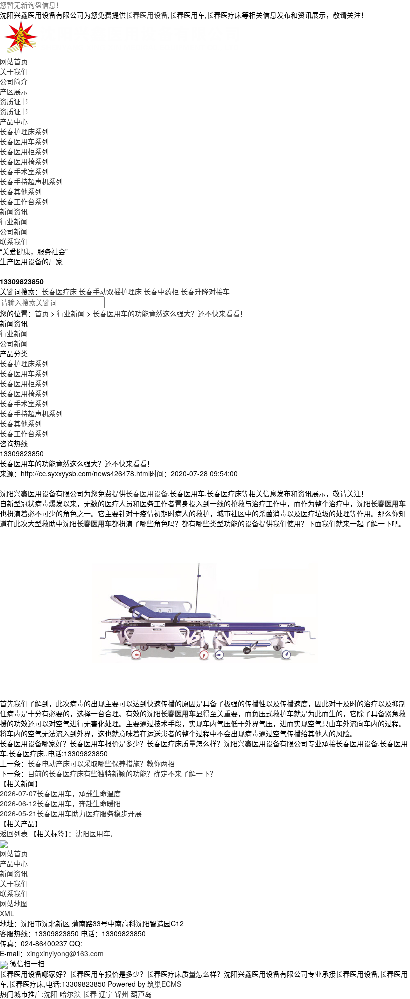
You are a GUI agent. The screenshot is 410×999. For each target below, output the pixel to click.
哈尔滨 (70, 994)
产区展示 (14, 91)
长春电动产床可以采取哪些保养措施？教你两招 (101, 763)
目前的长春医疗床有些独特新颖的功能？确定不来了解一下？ (122, 773)
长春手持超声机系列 (31, 181)
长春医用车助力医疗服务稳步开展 (71, 813)
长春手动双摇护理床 (110, 291)
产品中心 (14, 121)
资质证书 (14, 101)
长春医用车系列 (24, 141)
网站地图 (14, 903)
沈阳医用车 (93, 833)
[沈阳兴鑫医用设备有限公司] (124, 37)
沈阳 (51, 994)
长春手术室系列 (24, 171)
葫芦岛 (141, 994)
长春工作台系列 (24, 201)
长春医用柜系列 (24, 151)
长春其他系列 (21, 191)
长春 (90, 994)
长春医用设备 (147, 15)
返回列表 (14, 833)
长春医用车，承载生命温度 (60, 793)
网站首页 (14, 61)
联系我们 (14, 241)
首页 (42, 313)
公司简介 (14, 81)
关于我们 (14, 71)
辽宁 (106, 994)
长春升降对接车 (205, 291)
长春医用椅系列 (24, 161)
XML (7, 913)
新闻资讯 (14, 211)
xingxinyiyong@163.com (65, 953)
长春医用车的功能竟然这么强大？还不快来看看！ (170, 313)
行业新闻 (14, 221)
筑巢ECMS (165, 984)
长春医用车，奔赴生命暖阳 (60, 803)
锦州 (122, 994)
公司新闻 (14, 231)
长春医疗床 (59, 291)
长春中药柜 (161, 291)
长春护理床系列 (24, 131)
